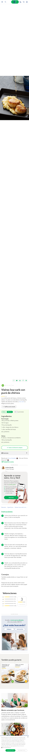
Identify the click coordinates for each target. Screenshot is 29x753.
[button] (14, 747)
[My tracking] (20, 2)
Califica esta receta (9, 407)
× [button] (27, 736)
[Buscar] (5, 2)
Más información (20, 745)
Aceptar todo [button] (10, 750)
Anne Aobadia (12, 458)
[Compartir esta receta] (23, 380)
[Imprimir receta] (20, 380)
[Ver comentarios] (17, 380)
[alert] (14, 744)
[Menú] (2, 2)
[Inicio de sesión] (26, 2)
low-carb (21, 401)
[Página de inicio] (14, 2)
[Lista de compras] (23, 2)
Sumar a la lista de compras (15, 447)
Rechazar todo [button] (21, 750)
